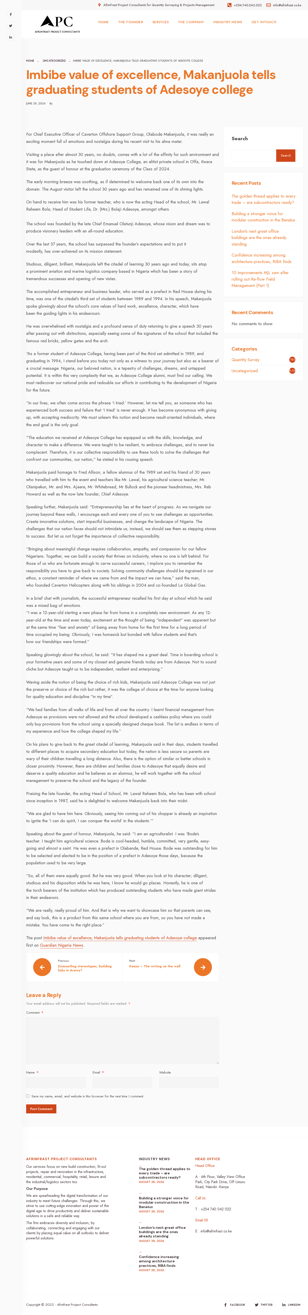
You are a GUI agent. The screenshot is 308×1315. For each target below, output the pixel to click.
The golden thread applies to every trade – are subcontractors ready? (263, 199)
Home (30, 61)
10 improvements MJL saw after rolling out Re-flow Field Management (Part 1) (260, 279)
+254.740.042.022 (247, 5)
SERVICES (160, 22)
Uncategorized (54, 61)
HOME (103, 22)
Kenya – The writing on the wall (154, 964)
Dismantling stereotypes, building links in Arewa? (85, 966)
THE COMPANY (191, 22)
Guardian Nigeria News (61, 945)
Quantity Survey (245, 360)
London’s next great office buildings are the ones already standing (259, 237)
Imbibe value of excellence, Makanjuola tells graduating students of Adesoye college (120, 938)
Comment (34, 1012)
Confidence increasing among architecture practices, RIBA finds (262, 258)
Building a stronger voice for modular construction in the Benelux (263, 217)
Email (98, 1072)
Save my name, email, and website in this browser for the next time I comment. (88, 1096)
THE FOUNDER (130, 22)
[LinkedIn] (11, 37)
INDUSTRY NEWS (227, 22)
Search (240, 138)
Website (165, 1072)
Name (32, 1072)
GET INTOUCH (263, 22)
